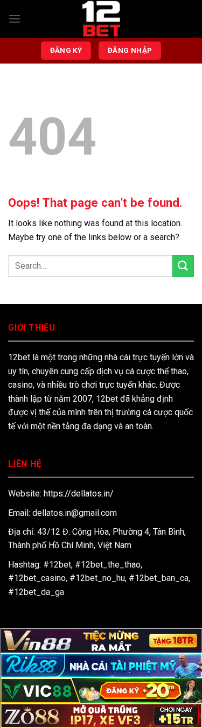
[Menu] (14, 18)
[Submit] (183, 265)
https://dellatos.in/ (79, 493)
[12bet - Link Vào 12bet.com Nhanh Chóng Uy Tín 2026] (101, 19)
